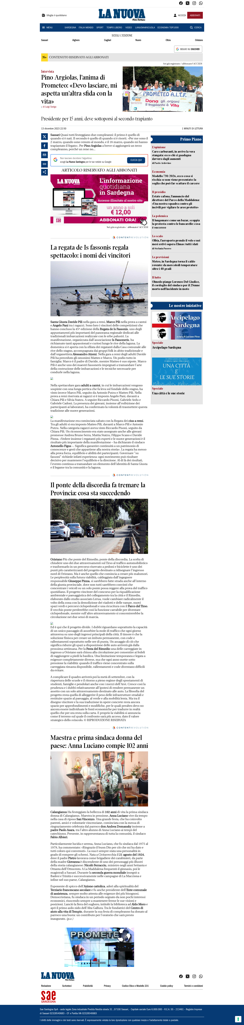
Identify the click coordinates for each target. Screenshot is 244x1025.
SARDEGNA (70, 28)
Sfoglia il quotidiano (56, 15)
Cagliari (107, 40)
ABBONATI (195, 15)
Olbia (168, 40)
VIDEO (128, 28)
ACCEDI (182, 15)
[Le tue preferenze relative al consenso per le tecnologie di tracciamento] (238, 1019)
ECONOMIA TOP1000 (168, 28)
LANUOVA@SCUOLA (145, 28)
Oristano (199, 40)
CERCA (198, 28)
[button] (99, 947)
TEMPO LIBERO (114, 28)
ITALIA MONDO (86, 28)
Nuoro (138, 40)
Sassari (44, 40)
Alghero (76, 40)
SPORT (99, 28)
